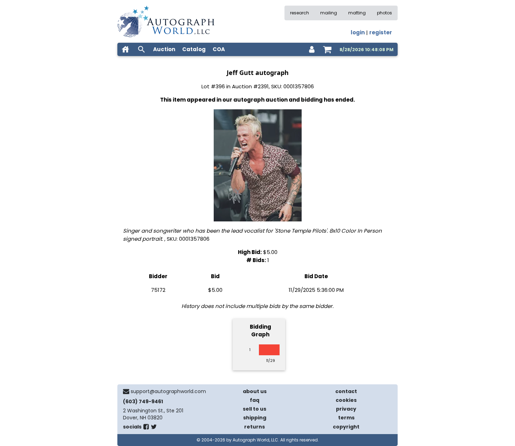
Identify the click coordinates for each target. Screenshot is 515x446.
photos (384, 13)
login (358, 32)
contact (346, 391)
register (380, 32)
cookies (346, 400)
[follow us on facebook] (146, 428)
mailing (328, 13)
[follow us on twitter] (154, 428)
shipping (254, 417)
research (299, 13)
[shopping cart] (327, 49)
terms (346, 417)
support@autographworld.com (168, 391)
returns (254, 426)
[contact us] (126, 391)
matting (357, 13)
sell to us (254, 408)
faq (254, 400)
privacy (346, 408)
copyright (346, 426)
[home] (125, 49)
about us (255, 391)
